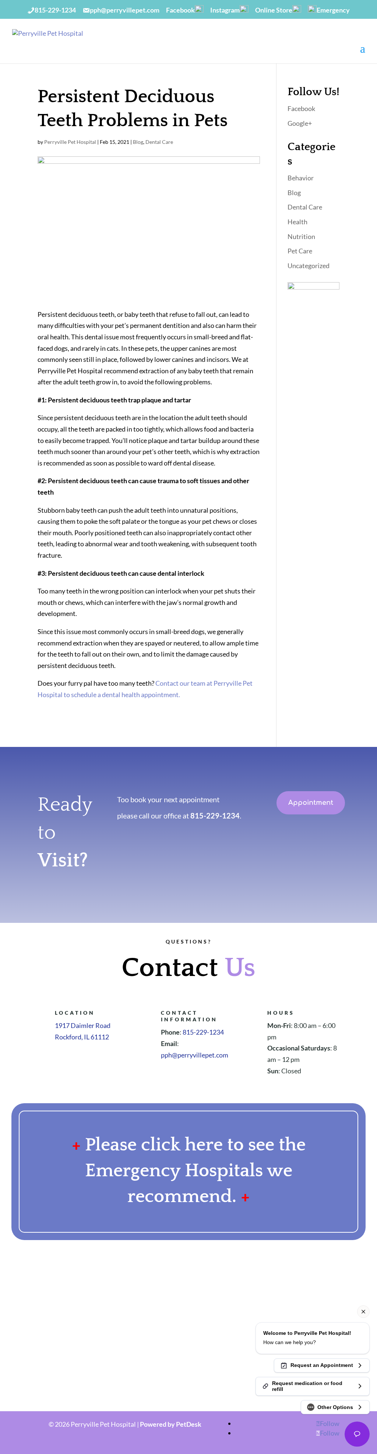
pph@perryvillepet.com (194, 1055)
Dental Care (159, 142)
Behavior (301, 178)
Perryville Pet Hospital (70, 142)
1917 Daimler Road (82, 1025)
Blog (138, 142)
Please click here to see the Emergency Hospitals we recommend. (195, 1171)
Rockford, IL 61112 (82, 1037)
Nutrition (301, 236)
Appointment (310, 802)
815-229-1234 (215, 815)
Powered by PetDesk (170, 1424)
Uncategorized (309, 266)
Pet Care (300, 251)
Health (297, 222)
